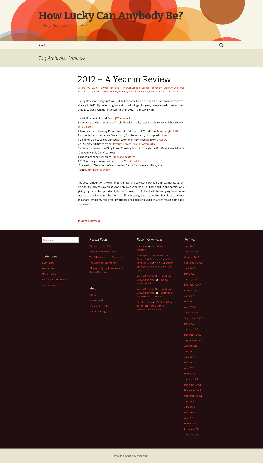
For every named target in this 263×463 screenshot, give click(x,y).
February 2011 (191, 429)
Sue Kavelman (144, 302)
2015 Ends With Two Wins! (102, 251)
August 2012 (190, 345)
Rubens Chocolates (123, 157)
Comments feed (98, 306)
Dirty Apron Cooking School (102, 91)
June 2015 (189, 268)
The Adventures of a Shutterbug (106, 257)
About (41, 45)
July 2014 (189, 296)
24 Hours (162, 139)
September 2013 (193, 318)
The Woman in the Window (103, 262)
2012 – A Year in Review (124, 79)
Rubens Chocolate (138, 91)
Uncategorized (111, 87)
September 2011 (193, 395)
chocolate (157, 87)
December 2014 (192, 284)
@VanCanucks (133, 87)
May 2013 (189, 323)
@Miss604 (87, 126)
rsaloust (175, 91)
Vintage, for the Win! (100, 246)
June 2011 (189, 406)
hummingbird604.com (170, 131)
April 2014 (189, 307)
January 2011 (191, 434)
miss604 (122, 91)
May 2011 (189, 412)
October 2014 (191, 290)
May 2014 (189, 301)
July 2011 (189, 401)
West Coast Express (135, 161)
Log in (92, 294)
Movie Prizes (49, 274)
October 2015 (191, 257)
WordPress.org (97, 311)
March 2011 (190, 423)
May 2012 (189, 362)
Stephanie (142, 246)
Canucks (146, 87)
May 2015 (189, 273)
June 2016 (189, 246)
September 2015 (193, 262)
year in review (156, 91)
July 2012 (189, 351)
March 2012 (190, 373)
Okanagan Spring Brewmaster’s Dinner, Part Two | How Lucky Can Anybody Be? (154, 259)
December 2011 (192, 384)
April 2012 (189, 368)
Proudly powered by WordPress (131, 455)
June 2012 (189, 357)
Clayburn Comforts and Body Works (133, 144)
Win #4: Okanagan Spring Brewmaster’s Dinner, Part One (155, 266)
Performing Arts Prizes (54, 279)
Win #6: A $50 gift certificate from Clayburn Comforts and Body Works (155, 305)
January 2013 (191, 329)
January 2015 (191, 279)
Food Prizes (48, 268)
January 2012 (191, 379)
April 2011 (189, 418)
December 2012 (192, 334)
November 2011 (192, 390)
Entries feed (96, 300)
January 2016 (191, 251)
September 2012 (193, 340)
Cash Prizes (48, 262)
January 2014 (191, 312)
